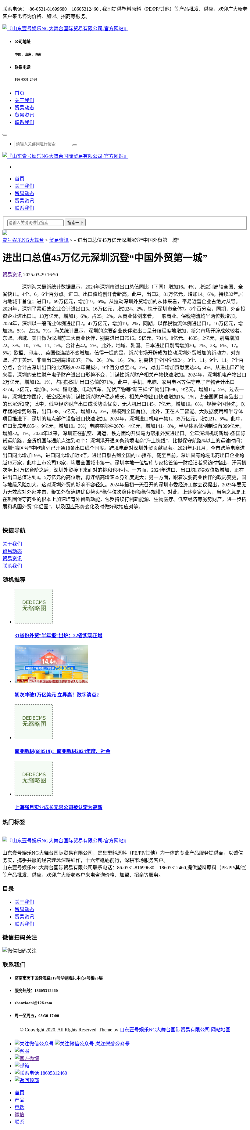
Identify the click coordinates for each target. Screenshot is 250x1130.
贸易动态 (24, 107)
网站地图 (220, 1029)
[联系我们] (22, 1051)
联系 (19, 1122)
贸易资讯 (24, 115)
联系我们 (24, 122)
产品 (19, 1100)
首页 (19, 93)
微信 (19, 1114)
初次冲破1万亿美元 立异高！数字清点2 (57, 694)
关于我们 (24, 100)
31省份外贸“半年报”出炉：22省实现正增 (58, 635)
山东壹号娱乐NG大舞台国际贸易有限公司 (165, 1029)
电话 (19, 1107)
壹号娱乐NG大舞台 (23, 240)
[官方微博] (27, 1058)
